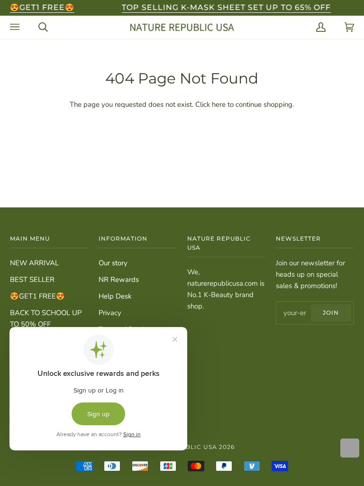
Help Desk (115, 296)
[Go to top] (349, 448)
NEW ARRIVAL (34, 263)
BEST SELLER (32, 279)
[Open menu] (14, 27)
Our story (113, 263)
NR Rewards (119, 279)
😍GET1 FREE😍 (37, 296)
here (219, 104)
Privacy (110, 313)
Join (331, 312)
